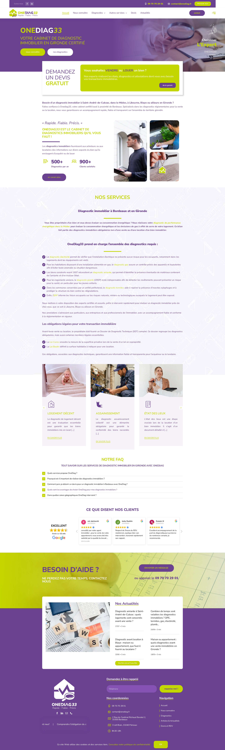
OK (160, 744)
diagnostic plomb (85, 280)
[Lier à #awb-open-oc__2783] (214, 13)
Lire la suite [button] (154, 541)
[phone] (71, 713)
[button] (44, 408)
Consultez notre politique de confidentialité (129, 744)
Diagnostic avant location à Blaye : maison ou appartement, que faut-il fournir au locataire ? (129, 644)
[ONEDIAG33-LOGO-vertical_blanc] (64, 680)
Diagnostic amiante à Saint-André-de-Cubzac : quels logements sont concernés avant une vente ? (129, 616)
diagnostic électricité (59, 256)
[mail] (66, 713)
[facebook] (27, 4)
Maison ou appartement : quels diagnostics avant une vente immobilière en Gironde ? (164, 644)
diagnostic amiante (102, 272)
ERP (56, 295)
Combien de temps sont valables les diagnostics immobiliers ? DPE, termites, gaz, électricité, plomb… (163, 618)
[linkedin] (32, 4)
